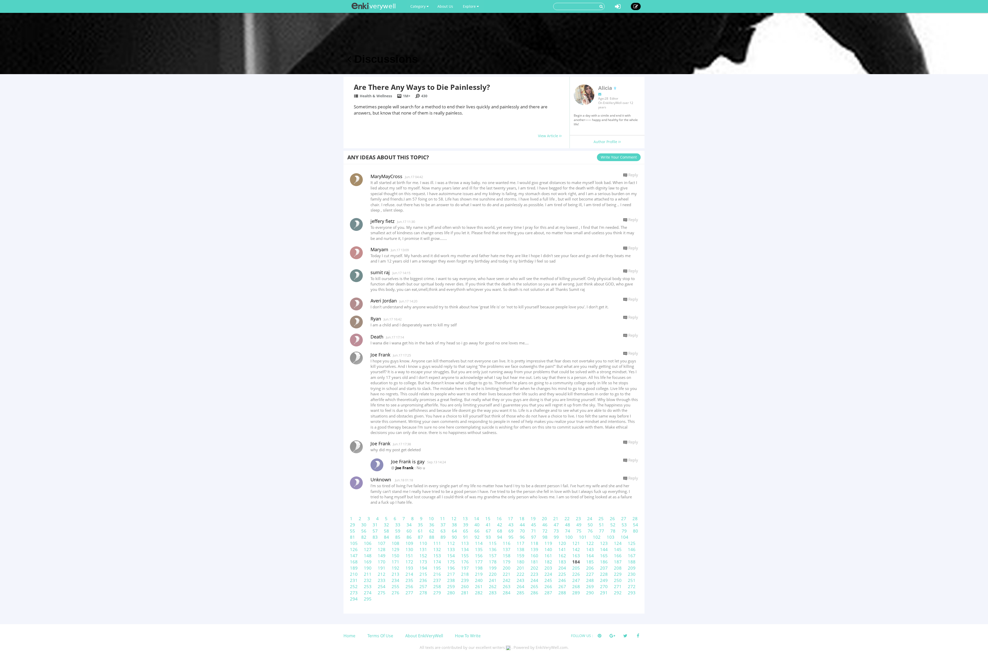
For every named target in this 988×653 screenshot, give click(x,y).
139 (534, 549)
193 (409, 568)
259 (451, 586)
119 (548, 543)
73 (556, 531)
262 (493, 586)
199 (493, 568)
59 (397, 531)
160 (534, 556)
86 (409, 537)
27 (623, 518)
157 (493, 556)
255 (395, 586)
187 (618, 562)
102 (597, 537)
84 (386, 537)
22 (567, 518)
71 (533, 531)
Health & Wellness (376, 95)
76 (590, 531)
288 (562, 593)
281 (465, 593)
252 (354, 586)
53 (624, 525)
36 (431, 525)
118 (534, 543)
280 (451, 593)
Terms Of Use (380, 636)
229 (618, 574)
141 (562, 549)
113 (465, 543)
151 (409, 556)
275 (381, 593)
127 (368, 549)
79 (624, 531)
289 (576, 593)
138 (520, 549)
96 (522, 537)
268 (576, 586)
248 (590, 580)
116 (506, 543)
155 (465, 556)
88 (431, 537)
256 (409, 586)
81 (352, 537)
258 (437, 586)
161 (548, 556)
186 (604, 562)
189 (354, 568)
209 (632, 568)
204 (562, 568)
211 (368, 574)
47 (556, 525)
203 (548, 568)
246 (562, 580)
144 (604, 549)
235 (409, 580)
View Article (548, 135)
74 (567, 531)
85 (397, 537)
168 (354, 562)
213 (395, 574)
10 (431, 518)
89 (443, 537)
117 (520, 543)
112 (451, 543)
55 (352, 531)
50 (590, 525)
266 (548, 586)
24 (589, 518)
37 (443, 525)
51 (601, 525)
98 (545, 537)
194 (423, 568)
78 (612, 531)
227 (590, 574)
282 (479, 593)
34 (409, 525)
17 (510, 518)
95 (511, 537)
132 (437, 549)
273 (354, 593)
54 (635, 525)
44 (522, 525)
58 (386, 531)
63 (443, 531)
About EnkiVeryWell (424, 636)
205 (576, 568)
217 (451, 574)
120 (562, 543)
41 (488, 525)
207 (604, 568)
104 (624, 537)
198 (479, 568)
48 (567, 525)
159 (520, 556)
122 (590, 543)
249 (604, 580)
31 (375, 525)
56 (363, 531)
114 (479, 543)
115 (493, 543)
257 (423, 586)
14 (476, 518)
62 (431, 531)
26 (612, 518)
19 (533, 518)
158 (506, 556)
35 (420, 525)
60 (409, 531)
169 (368, 562)
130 (409, 549)
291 (604, 593)
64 (454, 531)
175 (451, 562)
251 (632, 580)
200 (506, 568)
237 (437, 580)
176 (465, 562)
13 (465, 518)
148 (368, 556)
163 (576, 556)
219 (479, 574)
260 (465, 586)
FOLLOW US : (582, 635)
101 (583, 537)
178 (493, 562)
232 (368, 580)
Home (349, 636)
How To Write (468, 636)
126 (354, 549)
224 (548, 574)
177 (479, 562)
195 (437, 568)
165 (604, 556)
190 (368, 568)
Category (418, 6)
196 (451, 568)
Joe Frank (380, 355)
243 (520, 580)
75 (578, 531)
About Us (445, 6)
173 (423, 562)
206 (590, 568)
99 (556, 537)
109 (409, 543)
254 (381, 586)
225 (562, 574)
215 (423, 574)
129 (395, 549)
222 (520, 574)
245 (548, 580)
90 (454, 537)
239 (465, 580)
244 (534, 580)
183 (562, 562)
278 (423, 593)
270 (604, 586)
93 (488, 537)
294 (354, 599)
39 (465, 525)
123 (604, 543)
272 (632, 586)
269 (590, 586)
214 (409, 574)
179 (506, 562)
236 (423, 580)
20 (544, 518)
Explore (470, 6)
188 (632, 562)
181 (534, 562)
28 (635, 518)
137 (506, 549)
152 (423, 556)
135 (479, 549)
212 (381, 574)
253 (368, 586)
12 (453, 518)
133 (451, 549)
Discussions (384, 59)
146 (632, 549)
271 (618, 586)
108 (395, 543)
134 (465, 549)
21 (555, 518)
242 (506, 580)
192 (395, 568)
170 (381, 562)
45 (533, 525)
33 (397, 525)
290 (590, 593)
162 (562, 556)
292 (618, 593)
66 (477, 531)
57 (375, 531)
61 (420, 531)
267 (562, 586)
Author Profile (606, 141)
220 (493, 574)
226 (576, 574)
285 (520, 593)
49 (578, 525)
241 (493, 580)
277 (409, 593)
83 (375, 537)
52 (612, 525)
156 (479, 556)
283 (493, 593)
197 (465, 568)
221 (506, 574)
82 (363, 537)
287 (548, 593)
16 (499, 518)
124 (618, 543)
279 (437, 593)
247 (576, 580)
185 (590, 562)
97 (533, 537)
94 (499, 537)
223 (534, 574)
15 (487, 518)
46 (545, 525)
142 (576, 549)
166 (618, 556)
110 (423, 543)
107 (381, 543)
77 (601, 531)
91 (465, 537)
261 (479, 586)
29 (352, 525)
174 (437, 562)
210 (354, 574)
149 (381, 556)
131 (423, 549)
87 (420, 537)
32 (386, 525)
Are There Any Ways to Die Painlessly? (422, 87)
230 (632, 574)
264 (520, 586)
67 (488, 531)
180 (520, 562)
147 (354, 556)
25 (601, 518)
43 (511, 525)
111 (437, 543)
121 (576, 543)
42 (499, 525)
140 (548, 549)
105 (354, 543)
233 (381, 580)
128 (381, 549)
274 (368, 593)
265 (534, 586)
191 (381, 568)
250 (618, 580)
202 (534, 568)
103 (610, 537)
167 (632, 556)
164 (590, 556)
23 (578, 518)
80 (635, 531)
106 (368, 543)
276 (395, 593)
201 (520, 568)
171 (395, 562)
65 (465, 531)
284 (506, 593)
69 (511, 531)
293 (632, 593)
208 (618, 568)
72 (545, 531)
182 (548, 562)
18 (521, 518)
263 (506, 586)
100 (569, 537)
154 (451, 556)
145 (618, 549)
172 (409, 562)
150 (395, 556)
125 (632, 543)
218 (465, 574)
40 (477, 525)
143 (590, 549)
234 (395, 580)
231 (354, 580)
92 (477, 537)
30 (363, 525)
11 (442, 518)
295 (368, 599)
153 (437, 556)
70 (522, 531)
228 (604, 574)
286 (534, 593)
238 (451, 580)
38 (454, 525)
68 (499, 531)
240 (479, 580)
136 (493, 549)
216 (437, 574)
